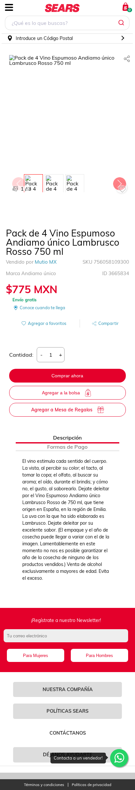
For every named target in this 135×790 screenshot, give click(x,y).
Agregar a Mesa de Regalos (61, 410)
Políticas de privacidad (91, 785)
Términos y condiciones (44, 785)
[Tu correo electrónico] (67, 639)
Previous (18, 182)
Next (119, 182)
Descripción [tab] (67, 437)
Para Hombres (99, 655)
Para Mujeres (35, 655)
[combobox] (67, 23)
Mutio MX (46, 262)
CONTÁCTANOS (67, 733)
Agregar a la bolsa (61, 392)
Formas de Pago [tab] (67, 446)
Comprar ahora (67, 375)
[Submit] (122, 23)
